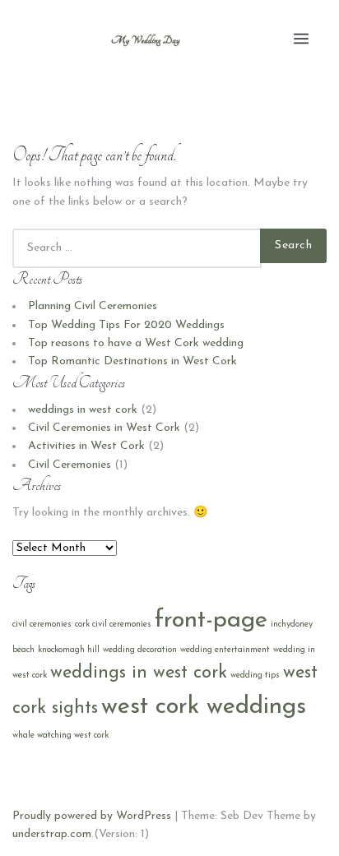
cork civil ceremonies (113, 624)
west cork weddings (203, 707)
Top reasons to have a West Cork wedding (136, 343)
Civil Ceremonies (69, 465)
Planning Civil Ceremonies (92, 306)
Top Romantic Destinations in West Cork (132, 361)
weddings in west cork (82, 410)
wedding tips (255, 675)
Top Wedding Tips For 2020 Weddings (126, 325)
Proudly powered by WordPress (91, 816)
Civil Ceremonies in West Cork (104, 428)
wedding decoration (140, 650)
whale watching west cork (60, 735)
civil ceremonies (42, 624)
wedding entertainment (225, 650)
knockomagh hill (69, 650)
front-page (211, 620)
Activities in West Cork (86, 446)
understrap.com (51, 834)
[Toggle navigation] (301, 39)
